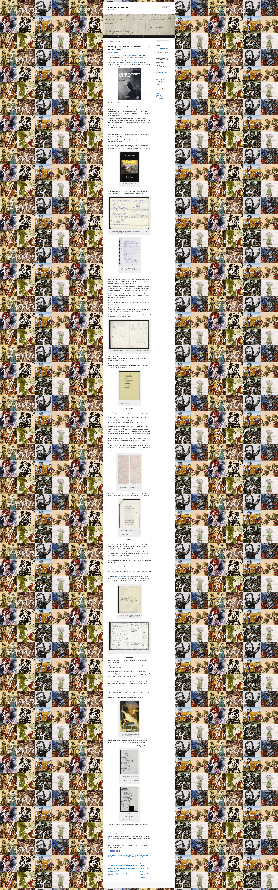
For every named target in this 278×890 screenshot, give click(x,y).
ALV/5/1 (126, 232)
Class (122, 854)
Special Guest (143, 874)
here (121, 847)
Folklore (146, 854)
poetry (147, 855)
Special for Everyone (155, 36)
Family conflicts (136, 854)
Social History (132, 856)
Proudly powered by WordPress (139, 885)
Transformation (138, 856)
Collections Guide (141, 833)
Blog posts (139, 36)
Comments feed (159, 96)
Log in (157, 93)
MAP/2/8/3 (127, 534)
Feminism (142, 854)
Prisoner (116, 856)
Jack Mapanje (115, 62)
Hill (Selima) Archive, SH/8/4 (123, 576)
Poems (144, 855)
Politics (112, 856)
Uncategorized (143, 877)
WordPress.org (159, 98)
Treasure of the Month (122, 36)
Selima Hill (126, 856)
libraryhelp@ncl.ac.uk (162, 72)
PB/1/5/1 (116, 351)
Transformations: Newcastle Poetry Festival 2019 (128, 55)
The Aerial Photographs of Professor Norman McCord (120, 876)
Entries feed (158, 95)
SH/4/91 (142, 652)
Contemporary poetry (127, 854)
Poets (109, 856)
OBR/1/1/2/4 (134, 781)
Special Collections (118, 7)
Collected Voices (112, 838)
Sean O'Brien (121, 856)
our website (160, 48)
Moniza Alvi (136, 62)
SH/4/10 (138, 616)
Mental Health (128, 855)
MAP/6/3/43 (125, 488)
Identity (109, 855)
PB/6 (130, 403)
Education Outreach (144, 870)
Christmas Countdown (145, 868)
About (114, 36)
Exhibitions (132, 36)
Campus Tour (146, 36)
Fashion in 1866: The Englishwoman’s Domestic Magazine (121, 868)
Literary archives (121, 855)
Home (110, 36)
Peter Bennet (128, 62)
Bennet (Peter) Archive (115, 304)
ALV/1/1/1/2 (123, 271)
